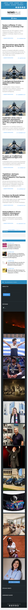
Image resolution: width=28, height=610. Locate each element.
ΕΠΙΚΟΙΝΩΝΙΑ (7, 4)
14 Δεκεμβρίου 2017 (21, 94)
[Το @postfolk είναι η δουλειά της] (14, 502)
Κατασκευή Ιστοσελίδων (11, 604)
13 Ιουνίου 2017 (22, 167)
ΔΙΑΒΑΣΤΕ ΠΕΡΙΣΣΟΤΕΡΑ (8, 38)
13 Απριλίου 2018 (22, 38)
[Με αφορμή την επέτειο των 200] (14, 390)
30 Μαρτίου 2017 (22, 205)
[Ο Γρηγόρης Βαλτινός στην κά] (14, 457)
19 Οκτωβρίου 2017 (22, 132)
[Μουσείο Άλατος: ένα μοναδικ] (14, 434)
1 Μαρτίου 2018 (22, 58)
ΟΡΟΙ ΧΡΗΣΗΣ (13, 4)
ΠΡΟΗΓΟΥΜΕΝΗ (11, 229)
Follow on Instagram (15, 582)
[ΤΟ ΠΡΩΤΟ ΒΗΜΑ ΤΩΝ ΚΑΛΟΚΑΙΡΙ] (14, 479)
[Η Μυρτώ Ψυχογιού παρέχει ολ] (14, 569)
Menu (15, 18)
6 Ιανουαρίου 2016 (22, 223)
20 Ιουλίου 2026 (11, 243)
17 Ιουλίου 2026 (11, 252)
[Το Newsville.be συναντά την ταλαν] (14, 412)
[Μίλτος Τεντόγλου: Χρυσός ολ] (14, 345)
